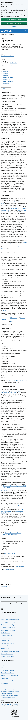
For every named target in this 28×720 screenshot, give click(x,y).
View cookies (14, 26)
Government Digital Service (8, 697)
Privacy (7, 689)
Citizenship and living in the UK (9, 627)
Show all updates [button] (20, 566)
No (21, 597)
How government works (7, 681)
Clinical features (6, 79)
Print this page (6, 88)
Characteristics (6, 71)
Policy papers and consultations (9, 675)
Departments (4, 665)
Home (2, 34)
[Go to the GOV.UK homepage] (6, 31)
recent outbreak (21, 210)
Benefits (3, 617)
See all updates (13, 62)
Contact (4, 85)
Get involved (4, 683)
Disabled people (5, 633)
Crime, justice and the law (8, 630)
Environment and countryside (9, 643)
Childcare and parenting (7, 625)
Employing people (5, 640)
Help (2, 689)
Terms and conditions (6, 693)
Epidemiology (6, 75)
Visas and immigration (7, 654)
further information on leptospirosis (17, 380)
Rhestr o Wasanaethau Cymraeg (9, 695)
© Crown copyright (14, 716)
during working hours (21, 505)
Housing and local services (8, 646)
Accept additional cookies (14, 19)
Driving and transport (6, 635)
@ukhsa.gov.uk (9, 553)
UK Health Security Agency (7, 56)
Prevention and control (8, 77)
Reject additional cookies (14, 23)
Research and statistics (7, 673)
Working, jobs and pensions (8, 656)
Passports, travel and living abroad (10, 651)
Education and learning (7, 638)
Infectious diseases (9, 34)
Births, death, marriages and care (10, 619)
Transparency (4, 678)
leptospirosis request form (9, 415)
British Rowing (13, 318)
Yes (15, 597)
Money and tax (5, 648)
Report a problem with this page (14, 603)
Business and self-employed (8, 622)
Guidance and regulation (7, 670)
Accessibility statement (7, 691)
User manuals (6, 83)
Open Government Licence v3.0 (9, 704)
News (2, 667)
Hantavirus (4, 490)
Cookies (12, 689)
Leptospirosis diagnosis (8, 81)
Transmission (5, 73)
